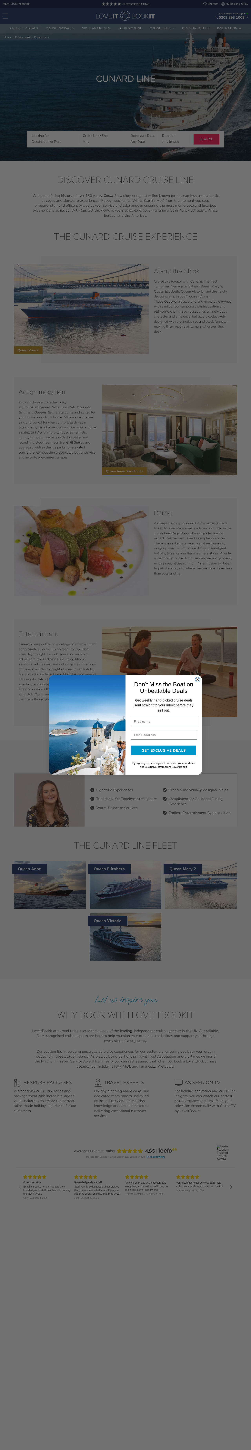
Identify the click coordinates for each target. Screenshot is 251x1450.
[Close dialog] (197, 679)
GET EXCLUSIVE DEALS (164, 750)
